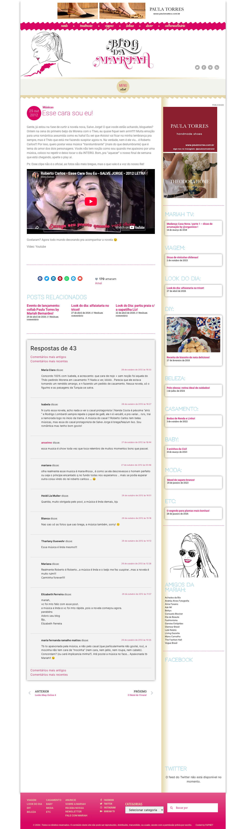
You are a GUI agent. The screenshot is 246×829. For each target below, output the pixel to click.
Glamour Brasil (172, 626)
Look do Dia (34, 804)
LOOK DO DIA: (183, 278)
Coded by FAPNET (204, 825)
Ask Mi (168, 607)
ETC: (170, 501)
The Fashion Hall (173, 639)
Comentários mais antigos (48, 357)
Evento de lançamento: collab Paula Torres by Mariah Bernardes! (43, 309)
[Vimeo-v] (210, 67)
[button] (40, 278)
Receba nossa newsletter (74, 809)
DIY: (169, 309)
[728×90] (123, 18)
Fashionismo (171, 620)
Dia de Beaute (172, 617)
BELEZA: (175, 378)
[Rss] (216, 67)
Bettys (168, 610)
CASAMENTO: (181, 409)
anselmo (46, 442)
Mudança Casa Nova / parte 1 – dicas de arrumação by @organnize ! (190, 225)
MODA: (173, 470)
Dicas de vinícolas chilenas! (182, 257)
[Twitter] (197, 67)
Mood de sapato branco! (181, 479)
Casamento (53, 800)
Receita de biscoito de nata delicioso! (188, 357)
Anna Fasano (171, 604)
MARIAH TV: (179, 214)
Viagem (31, 800)
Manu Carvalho (172, 636)
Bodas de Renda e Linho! (181, 418)
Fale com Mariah (76, 815)
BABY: (172, 439)
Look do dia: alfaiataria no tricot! (185, 288)
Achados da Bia (173, 597)
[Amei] (96, 279)
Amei (98, 283)
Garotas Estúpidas (174, 623)
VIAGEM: (175, 248)
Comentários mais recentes (49, 361)
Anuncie (70, 800)
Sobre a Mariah (75, 804)
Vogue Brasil (171, 643)
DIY (29, 807)
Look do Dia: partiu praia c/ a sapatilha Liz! (135, 307)
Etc (48, 811)
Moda (49, 807)
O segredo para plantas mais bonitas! (188, 510)
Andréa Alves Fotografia (177, 600)
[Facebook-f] (204, 67)
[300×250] (190, 151)
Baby (49, 804)
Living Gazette (172, 633)
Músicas (48, 107)
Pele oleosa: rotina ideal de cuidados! (188, 387)
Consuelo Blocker (174, 613)
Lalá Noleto (170, 630)
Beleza (31, 811)
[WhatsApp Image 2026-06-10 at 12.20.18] (190, 197)
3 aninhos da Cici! (177, 448)
